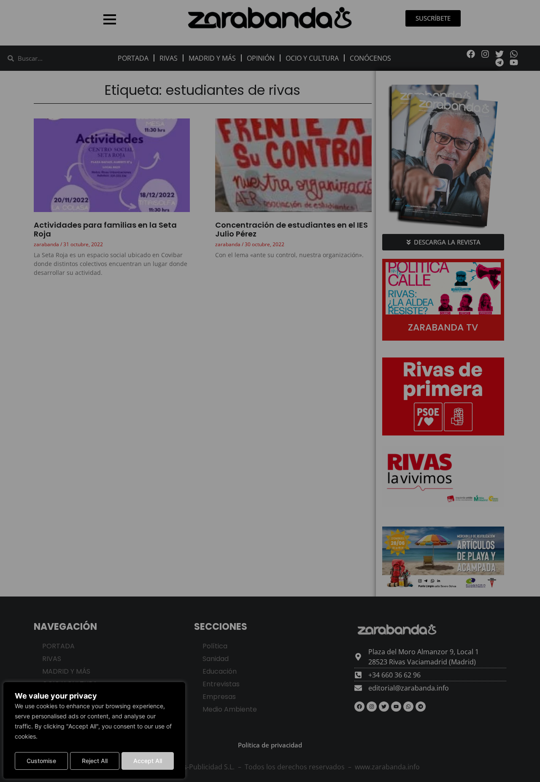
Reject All (95, 760)
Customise (41, 760)
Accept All (147, 760)
